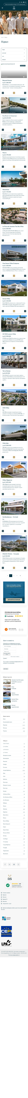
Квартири (5, 725)
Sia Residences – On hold (10, 517)
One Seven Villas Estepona (11, 263)
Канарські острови (7, 550)
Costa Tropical (6, 743)
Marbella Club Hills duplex (18, 680)
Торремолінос (6, 850)
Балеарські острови (7, 755)
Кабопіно (5, 779)
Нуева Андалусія (6, 823)
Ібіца (4, 773)
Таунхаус (5, 730)
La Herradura (5, 749)
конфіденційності (18, 661)
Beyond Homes (7, 80)
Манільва (5, 809)
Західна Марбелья (11, 112)
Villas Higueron (7, 480)
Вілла (4, 719)
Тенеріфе (13, 550)
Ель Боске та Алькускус (10, 116)
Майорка (5, 803)
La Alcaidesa (5, 746)
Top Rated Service (16, 885)
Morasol (13, 705)
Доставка (6, 668)
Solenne (13, 693)
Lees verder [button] (7, 626)
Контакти (5, 901)
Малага (4, 806)
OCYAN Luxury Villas (9, 334)
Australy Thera (15, 699)
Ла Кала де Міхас (6, 794)
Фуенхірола (13, 367)
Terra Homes (6, 371)
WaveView (6, 189)
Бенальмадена (6, 758)
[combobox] (6, 654)
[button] (22, 630)
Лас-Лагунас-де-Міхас (7, 797)
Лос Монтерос (6, 800)
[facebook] (20, 2)
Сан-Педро (13, 404)
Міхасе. (4, 817)
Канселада (5, 788)
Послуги (4, 897)
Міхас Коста (6, 186)
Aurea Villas (6, 299)
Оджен (4, 826)
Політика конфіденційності (14, 955)
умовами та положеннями (8, 663)
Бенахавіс (6, 112)
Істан (4, 776)
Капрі (13, 686)
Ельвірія (5, 764)
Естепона (5, 76)
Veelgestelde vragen (7, 903)
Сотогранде (13, 439)
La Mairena (5, 752)
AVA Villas (6, 408)
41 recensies (16, 614)
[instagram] (26, 2)
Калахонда (5, 782)
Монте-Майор (6, 820)
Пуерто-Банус (6, 829)
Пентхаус (5, 727)
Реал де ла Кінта (6, 832)
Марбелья (6, 149)
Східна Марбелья (7, 367)
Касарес (4, 791)
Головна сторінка (6, 892)
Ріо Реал (4, 835)
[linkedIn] (22, 2)
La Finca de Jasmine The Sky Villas (13, 226)
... (12, 124)
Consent (5, 658)
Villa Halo (6, 443)
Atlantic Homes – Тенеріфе (11, 554)
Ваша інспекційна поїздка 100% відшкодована (15, 4)
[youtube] (24, 2)
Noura (4, 152)
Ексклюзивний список (7, 722)
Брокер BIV (5, 899)
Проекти (4, 894)
